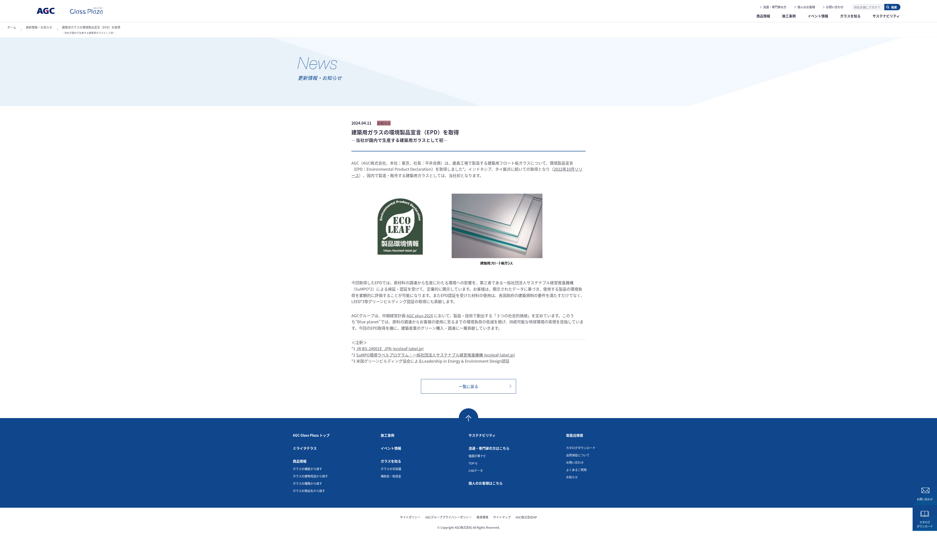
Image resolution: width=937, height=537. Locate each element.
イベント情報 (391, 448)
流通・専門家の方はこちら (488, 448)
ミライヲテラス (305, 448)
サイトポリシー (410, 517)
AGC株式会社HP (526, 517)
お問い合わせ (835, 7)
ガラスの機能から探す (307, 469)
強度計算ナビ (477, 456)
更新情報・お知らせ (39, 27)
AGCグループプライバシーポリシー (448, 517)
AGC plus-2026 (420, 315)
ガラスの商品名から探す (309, 491)
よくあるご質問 (576, 470)
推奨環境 (482, 517)
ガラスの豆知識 (391, 469)
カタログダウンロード (925, 524)
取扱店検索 (574, 435)
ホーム (11, 27)
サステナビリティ (482, 435)
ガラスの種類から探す (307, 483)
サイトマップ (502, 517)
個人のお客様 (806, 7)
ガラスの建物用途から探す (310, 476)
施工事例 (387, 435)
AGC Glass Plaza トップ (311, 435)
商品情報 (299, 461)
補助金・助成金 (391, 476)
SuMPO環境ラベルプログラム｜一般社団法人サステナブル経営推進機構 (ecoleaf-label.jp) (435, 355)
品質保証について (578, 455)
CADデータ (475, 470)
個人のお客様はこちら (485, 483)
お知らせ (572, 477)
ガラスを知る (391, 461)
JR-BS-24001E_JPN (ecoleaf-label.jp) (390, 348)
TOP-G (472, 463)
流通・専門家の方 (774, 7)
